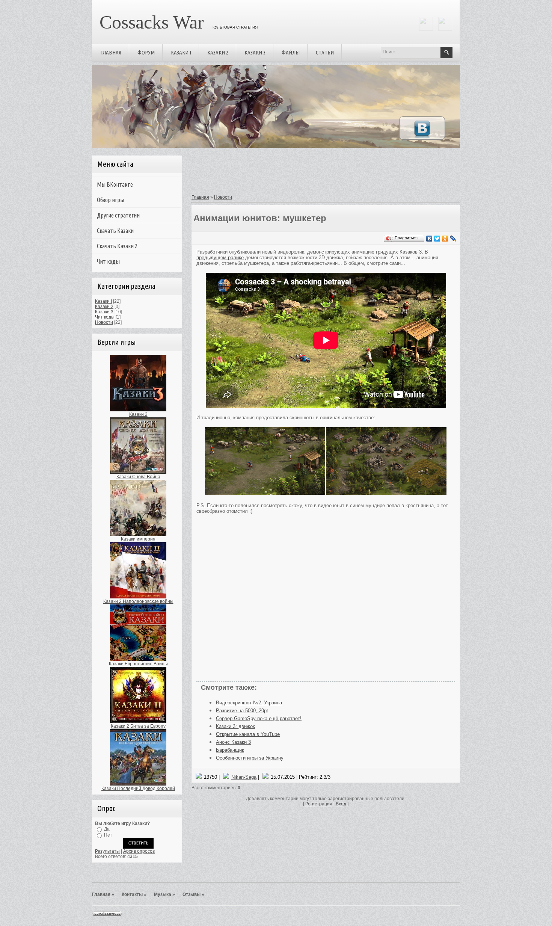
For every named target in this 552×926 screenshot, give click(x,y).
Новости (104, 322)
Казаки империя (138, 539)
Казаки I (181, 52)
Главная (110, 52)
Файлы (291, 52)
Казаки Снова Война (138, 476)
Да (107, 829)
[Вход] (445, 29)
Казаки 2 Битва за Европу (138, 726)
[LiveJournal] (453, 238)
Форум (146, 52)
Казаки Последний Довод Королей (138, 788)
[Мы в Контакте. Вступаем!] (422, 137)
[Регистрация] (426, 29)
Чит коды (105, 317)
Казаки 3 (254, 52)
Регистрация (318, 804)
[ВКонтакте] (429, 238)
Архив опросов (139, 851)
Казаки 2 (217, 52)
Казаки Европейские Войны (138, 663)
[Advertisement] (323, 174)
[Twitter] (437, 238)
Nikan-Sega (243, 777)
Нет (108, 835)
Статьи (325, 52)
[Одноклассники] (445, 238)
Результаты (107, 851)
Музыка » (164, 894)
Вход (341, 804)
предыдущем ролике (220, 257)
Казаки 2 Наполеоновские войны (138, 601)
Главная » (103, 894)
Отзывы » (193, 894)
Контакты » (134, 894)
